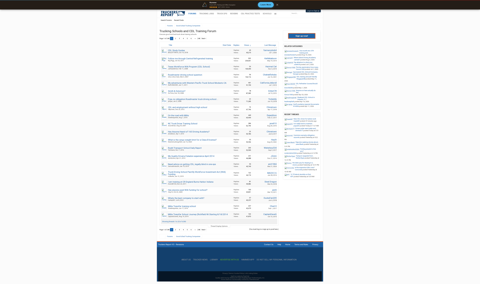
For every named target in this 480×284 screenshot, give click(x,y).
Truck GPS (222, 14)
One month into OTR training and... (306, 52)
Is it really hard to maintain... (303, 124)
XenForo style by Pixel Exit (240, 276)
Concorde (298, 170)
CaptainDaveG (173, 216)
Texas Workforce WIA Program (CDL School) (189, 66)
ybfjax (170, 101)
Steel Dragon (270, 181)
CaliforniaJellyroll (268, 83)
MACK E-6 (272, 173)
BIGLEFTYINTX (173, 52)
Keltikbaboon (270, 58)
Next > (204, 38)
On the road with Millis (178, 115)
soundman (172, 126)
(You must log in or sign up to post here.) (264, 229)
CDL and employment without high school (187, 107)
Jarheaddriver (173, 69)
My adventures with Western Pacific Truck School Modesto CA (197, 83)
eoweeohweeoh (290, 55)
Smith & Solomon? (176, 91)
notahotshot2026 (290, 153)
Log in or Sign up (313, 11)
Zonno (294, 165)
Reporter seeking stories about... (307, 142)
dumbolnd (172, 158)
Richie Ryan (300, 158)
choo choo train (173, 77)
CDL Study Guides (176, 50)
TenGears (171, 150)
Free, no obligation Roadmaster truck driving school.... (193, 99)
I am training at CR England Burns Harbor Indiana (190, 182)
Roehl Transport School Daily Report (185, 148)
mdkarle (171, 176)
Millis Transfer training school (182, 206)
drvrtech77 (299, 130)
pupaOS (297, 126)
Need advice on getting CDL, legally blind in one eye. (192, 164)
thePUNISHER (173, 85)
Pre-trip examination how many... (307, 67)
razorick (297, 137)
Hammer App (247, 260)
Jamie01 (297, 60)
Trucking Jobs (206, 14)
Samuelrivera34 (173, 166)
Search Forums (166, 20)
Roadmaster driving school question (185, 75)
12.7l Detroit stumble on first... (301, 174)
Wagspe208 (300, 79)
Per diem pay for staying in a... (303, 163)
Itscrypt (295, 74)
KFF (291, 176)
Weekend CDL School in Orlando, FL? (306, 98)
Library (214, 260)
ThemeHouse (254, 279)
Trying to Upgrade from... (305, 156)
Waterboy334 (270, 148)
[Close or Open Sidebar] (314, 26)
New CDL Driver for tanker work (305, 119)
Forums (192, 14)
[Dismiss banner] (277, 5)
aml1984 (272, 164)
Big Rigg (171, 61)
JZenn (274, 156)
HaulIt (274, 139)
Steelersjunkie (173, 117)
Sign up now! (302, 36)
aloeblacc (171, 134)
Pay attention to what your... (303, 62)
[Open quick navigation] (317, 26)
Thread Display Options (219, 226)
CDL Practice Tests (250, 14)
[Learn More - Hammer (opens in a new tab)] (240, 5)
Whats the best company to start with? (186, 198)
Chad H (273, 206)
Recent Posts (179, 20)
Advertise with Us (229, 260)
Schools (267, 14)
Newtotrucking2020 (175, 142)
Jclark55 (297, 64)
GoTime (171, 93)
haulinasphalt (289, 101)
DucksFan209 (270, 198)
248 (199, 38)
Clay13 (170, 192)
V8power (171, 109)
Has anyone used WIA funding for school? (187, 190)
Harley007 (171, 200)
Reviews (234, 14)
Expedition (272, 115)
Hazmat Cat (271, 66)
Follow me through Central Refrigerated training (190, 58)
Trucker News (200, 260)
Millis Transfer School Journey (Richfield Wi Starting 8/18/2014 (198, 214)
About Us (186, 260)
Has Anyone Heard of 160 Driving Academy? (189, 131)
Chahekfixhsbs (270, 74)
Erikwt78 (272, 91)
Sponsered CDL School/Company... (305, 72)
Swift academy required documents (306, 104)
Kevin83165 (172, 184)
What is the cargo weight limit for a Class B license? (192, 140)
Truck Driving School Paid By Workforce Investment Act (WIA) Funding (197, 173)
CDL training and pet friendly (306, 77)
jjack (274, 190)
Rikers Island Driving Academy (305, 58)
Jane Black (300, 144)
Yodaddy (272, 99)
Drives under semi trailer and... (306, 128)
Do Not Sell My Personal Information (276, 260)
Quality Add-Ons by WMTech (240, 278)
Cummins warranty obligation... (305, 135)
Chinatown (272, 107)
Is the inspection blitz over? (305, 167)
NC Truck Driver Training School (182, 123)
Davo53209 (288, 88)
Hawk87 (297, 121)
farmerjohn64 (270, 50)
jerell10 (273, 123)
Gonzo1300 (300, 69)
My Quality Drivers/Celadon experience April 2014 (191, 156)
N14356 (296, 106)
